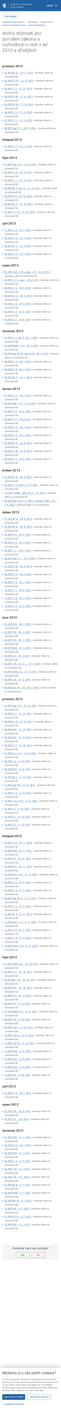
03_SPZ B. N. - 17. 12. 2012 (18, 721)
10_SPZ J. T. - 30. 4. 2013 (17, 590)
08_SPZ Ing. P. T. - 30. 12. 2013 (20, 128)
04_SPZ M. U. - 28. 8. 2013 (18, 296)
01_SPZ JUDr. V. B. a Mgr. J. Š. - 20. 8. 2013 (27, 272)
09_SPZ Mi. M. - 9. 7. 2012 (18, 1200)
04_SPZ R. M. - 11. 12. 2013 (18, 96)
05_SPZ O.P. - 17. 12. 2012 (18, 737)
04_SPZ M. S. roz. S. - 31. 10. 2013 (22, 188)
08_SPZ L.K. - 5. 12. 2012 (17, 761)
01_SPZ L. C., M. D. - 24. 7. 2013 (21, 338)
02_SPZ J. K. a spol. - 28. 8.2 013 (21, 280)
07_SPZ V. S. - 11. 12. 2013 (18, 120)
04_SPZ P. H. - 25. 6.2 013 (17, 419)
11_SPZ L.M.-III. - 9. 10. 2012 (19, 1043)
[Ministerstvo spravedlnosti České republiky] (17, 5)
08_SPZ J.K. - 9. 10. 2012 (17, 1019)
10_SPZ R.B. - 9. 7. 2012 (17, 1208)
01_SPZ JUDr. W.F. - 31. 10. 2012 (21, 964)
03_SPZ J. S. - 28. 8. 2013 (17, 288)
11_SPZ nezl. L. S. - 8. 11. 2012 (20, 922)
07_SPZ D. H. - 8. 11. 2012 (17, 890)
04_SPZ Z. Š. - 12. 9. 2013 (17, 254)
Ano (23, 1255)
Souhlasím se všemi (13, 1397)
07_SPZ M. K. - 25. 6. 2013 (18, 443)
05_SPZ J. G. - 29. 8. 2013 (17, 304)
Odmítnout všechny (39, 1397)
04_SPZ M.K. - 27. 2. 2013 (18, 648)
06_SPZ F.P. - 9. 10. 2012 (17, 1003)
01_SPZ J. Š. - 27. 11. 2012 (18, 843)
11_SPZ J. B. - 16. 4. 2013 (17, 598)
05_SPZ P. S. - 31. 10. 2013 (18, 196)
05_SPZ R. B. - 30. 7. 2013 (17, 369)
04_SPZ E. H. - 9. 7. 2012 (17, 1161)
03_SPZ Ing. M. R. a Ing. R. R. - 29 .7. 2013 (26, 353)
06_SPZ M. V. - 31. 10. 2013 (18, 204)
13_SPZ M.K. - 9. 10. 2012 (17, 1059)
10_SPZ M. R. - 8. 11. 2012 (18, 914)
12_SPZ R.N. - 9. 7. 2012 (17, 1224)
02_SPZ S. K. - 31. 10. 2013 (18, 172)
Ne (38, 1255)
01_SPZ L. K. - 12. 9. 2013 (17, 230)
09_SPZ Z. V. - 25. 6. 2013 (17, 459)
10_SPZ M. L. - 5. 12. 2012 (17, 777)
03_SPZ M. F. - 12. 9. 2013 (17, 246)
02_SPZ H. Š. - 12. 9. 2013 (17, 238)
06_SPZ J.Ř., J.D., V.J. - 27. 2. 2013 (22, 664)
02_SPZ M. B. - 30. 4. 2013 (18, 527)
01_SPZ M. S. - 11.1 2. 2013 (18, 72)
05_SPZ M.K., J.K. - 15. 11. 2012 (20, 874)
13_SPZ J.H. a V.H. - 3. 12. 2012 (20, 801)
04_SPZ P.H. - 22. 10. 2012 (18, 988)
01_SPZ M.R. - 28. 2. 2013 (18, 624)
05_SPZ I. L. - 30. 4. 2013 (17, 550)
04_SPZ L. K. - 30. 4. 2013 (17, 542)
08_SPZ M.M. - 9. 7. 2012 (17, 1193)
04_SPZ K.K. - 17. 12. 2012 (18, 729)
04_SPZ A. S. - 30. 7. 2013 (17, 361)
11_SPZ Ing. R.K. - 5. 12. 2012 (19, 785)
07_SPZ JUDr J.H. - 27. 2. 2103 (20, 672)
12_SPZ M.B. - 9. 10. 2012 (18, 1051)
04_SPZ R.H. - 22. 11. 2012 (18, 866)
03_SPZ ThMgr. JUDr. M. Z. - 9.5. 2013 (25, 493)
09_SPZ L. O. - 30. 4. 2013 (17, 582)
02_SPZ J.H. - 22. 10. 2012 (18, 972)
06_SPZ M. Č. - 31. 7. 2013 (18, 377)
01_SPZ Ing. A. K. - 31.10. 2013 (20, 164)
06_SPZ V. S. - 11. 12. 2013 (18, 112)
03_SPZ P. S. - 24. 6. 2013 (17, 411)
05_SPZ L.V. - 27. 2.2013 (17, 656)
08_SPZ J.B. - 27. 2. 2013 (17, 679)
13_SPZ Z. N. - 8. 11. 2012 (18, 938)
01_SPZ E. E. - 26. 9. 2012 (17, 1093)
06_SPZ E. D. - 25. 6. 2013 (18, 435)
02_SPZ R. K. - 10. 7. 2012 (18, 1145)
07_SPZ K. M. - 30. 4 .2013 (18, 566)
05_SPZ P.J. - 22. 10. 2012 (18, 995)
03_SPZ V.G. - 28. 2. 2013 (17, 640)
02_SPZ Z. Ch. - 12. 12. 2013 (19, 80)
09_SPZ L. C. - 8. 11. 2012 (18, 906)
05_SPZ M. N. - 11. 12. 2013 (18, 104)
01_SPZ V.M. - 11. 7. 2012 (17, 1137)
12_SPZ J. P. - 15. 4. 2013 (17, 606)
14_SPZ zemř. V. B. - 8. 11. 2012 (21, 946)
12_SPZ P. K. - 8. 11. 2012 (17, 930)
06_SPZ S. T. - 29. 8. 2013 (17, 311)
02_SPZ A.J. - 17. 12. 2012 (18, 713)
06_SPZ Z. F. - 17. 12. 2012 (18, 745)
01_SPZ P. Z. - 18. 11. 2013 (18, 146)
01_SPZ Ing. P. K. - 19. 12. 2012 (20, 706)
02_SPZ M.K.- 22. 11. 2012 (18, 850)
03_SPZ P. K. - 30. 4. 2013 (17, 534)
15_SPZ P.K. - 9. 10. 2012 (17, 1075)
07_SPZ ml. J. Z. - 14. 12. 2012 (20, 753)
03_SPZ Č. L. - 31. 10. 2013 (18, 180)
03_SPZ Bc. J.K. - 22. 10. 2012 (19, 980)
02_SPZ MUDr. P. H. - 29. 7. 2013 (21, 345)
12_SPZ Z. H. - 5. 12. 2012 (17, 793)
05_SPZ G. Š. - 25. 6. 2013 (18, 427)
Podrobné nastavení (14, 1404)
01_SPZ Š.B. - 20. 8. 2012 (17, 1111)
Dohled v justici (47, 22)
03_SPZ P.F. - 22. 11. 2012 (17, 858)
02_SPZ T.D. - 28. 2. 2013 (17, 632)
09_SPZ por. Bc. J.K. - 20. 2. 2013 (21, 687)
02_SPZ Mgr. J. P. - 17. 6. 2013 (20, 403)
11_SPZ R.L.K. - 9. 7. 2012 (18, 1216)
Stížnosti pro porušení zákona (14, 25)
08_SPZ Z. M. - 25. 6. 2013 (18, 451)
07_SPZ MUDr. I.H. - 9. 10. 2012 (20, 1011)
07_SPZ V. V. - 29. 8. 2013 (17, 319)
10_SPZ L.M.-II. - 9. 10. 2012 (19, 1035)
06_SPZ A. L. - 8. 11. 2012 (17, 882)
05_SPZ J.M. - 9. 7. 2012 (17, 1169)
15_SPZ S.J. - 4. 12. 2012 (17, 817)
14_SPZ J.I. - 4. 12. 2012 (17, 809)
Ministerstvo (33, 22)
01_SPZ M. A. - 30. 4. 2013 (18, 519)
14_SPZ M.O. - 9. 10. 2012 (17, 1067)
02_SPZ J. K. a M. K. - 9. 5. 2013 (21, 485)
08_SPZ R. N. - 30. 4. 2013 (18, 574)
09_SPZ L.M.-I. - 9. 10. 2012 (18, 1027)
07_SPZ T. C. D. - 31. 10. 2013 (19, 212)
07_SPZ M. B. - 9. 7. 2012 (17, 1185)
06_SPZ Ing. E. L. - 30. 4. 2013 (20, 558)
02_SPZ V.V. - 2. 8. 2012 (17, 1119)
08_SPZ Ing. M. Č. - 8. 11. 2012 (20, 898)
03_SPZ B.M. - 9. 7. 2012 (17, 1153)
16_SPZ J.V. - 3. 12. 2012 (17, 824)
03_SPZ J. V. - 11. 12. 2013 (18, 88)
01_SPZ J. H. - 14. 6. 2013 (17, 395)
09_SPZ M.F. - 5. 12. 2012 (17, 769)
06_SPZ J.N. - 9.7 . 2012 (17, 1177)
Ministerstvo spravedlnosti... (13, 22)
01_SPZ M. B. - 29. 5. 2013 (18, 477)
